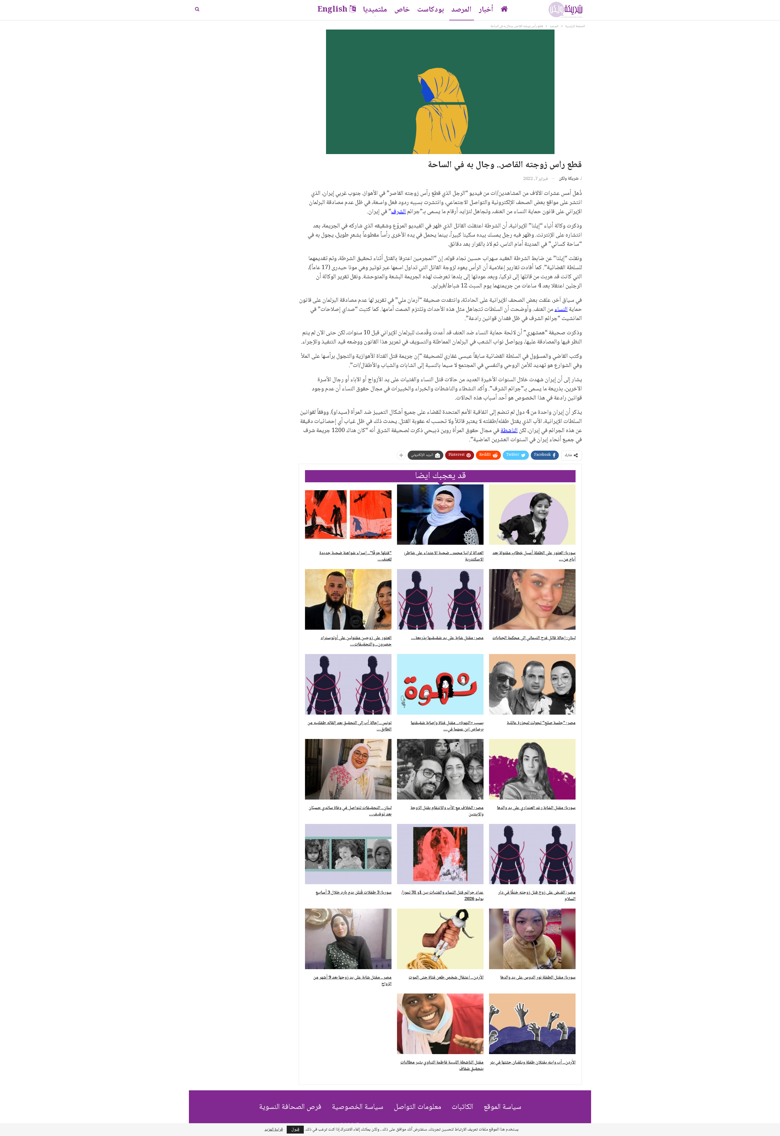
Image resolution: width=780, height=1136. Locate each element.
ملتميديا (375, 9)
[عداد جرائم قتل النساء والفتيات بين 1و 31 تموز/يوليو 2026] (440, 854)
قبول (295, 1129)
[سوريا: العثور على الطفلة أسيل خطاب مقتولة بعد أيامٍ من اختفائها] (532, 514)
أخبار (486, 9)
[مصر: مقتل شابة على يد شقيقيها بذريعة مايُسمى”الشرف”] (440, 599)
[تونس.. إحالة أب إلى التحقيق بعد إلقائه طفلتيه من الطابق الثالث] (348, 684)
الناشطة (509, 431)
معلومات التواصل (417, 1107)
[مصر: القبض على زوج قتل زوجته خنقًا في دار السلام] (532, 854)
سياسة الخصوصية (357, 1107)
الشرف (398, 212)
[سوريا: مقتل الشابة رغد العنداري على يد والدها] (532, 769)
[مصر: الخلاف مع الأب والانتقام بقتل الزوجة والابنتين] (440, 769)
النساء (561, 309)
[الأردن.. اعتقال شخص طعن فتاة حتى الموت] (440, 939)
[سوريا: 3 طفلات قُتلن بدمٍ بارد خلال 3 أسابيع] (348, 854)
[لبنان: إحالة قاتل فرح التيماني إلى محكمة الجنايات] (532, 599)
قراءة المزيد (273, 1129)
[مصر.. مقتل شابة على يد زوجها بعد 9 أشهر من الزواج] (348, 939)
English (332, 9)
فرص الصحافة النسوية (290, 1107)
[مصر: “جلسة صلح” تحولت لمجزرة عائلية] (532, 684)
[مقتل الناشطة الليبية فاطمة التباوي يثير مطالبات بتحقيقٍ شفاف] (440, 1024)
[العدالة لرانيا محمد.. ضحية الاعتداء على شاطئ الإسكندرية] (440, 514)
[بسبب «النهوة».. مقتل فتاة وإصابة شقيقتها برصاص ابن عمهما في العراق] (440, 684)
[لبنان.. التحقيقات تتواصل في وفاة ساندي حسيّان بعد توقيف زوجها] (348, 769)
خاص (402, 9)
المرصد (461, 9)
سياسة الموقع (502, 1107)
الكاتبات (462, 1107)
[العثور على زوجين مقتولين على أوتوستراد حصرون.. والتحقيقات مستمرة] (348, 599)
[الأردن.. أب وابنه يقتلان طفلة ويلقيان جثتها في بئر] (532, 1024)
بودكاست (430, 9)
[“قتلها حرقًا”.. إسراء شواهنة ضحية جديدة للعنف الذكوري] (348, 514)
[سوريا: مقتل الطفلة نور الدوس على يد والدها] (532, 939)
